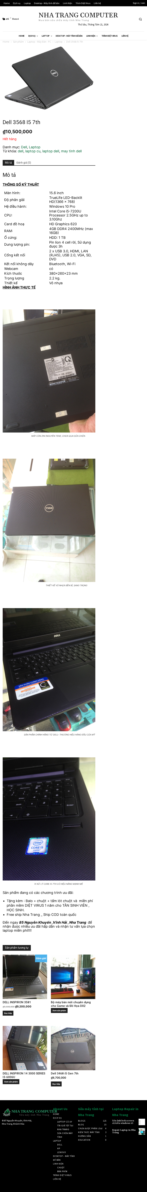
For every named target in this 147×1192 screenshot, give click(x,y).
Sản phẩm (18, 41)
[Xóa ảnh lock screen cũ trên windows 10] (142, 1122)
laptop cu (32, 151)
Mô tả (8, 162)
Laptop (59, 41)
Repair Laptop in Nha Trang (124, 1131)
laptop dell (50, 151)
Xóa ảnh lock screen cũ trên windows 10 (123, 1122)
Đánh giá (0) (23, 162)
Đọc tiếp (8, 1013)
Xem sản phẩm (59, 1010)
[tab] (8, 163)
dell (20, 151)
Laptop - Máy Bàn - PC (39, 41)
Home (6, 41)
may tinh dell (71, 151)
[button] (140, 19)
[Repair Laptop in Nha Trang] (142, 1131)
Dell (24, 147)
